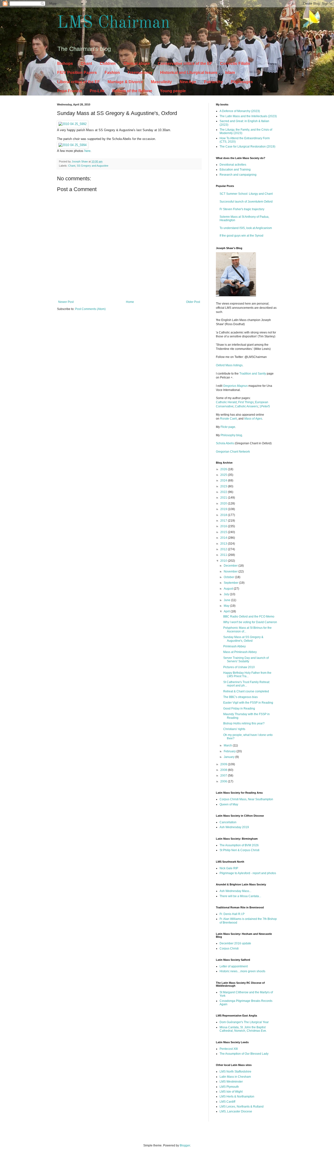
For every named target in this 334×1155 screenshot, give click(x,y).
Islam (230, 72)
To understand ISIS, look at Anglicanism (246, 228)
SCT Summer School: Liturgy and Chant (246, 193)
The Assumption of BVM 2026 (239, 845)
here (87, 151)
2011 (224, 555)
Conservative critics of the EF (185, 63)
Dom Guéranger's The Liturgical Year (244, 1022)
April (227, 611)
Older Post (193, 302)
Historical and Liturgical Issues (188, 72)
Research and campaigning (238, 174)
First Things (246, 402)
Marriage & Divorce (125, 82)
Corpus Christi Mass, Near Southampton (246, 799)
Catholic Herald (226, 402)
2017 (224, 520)
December (231, 565)
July (227, 594)
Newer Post (66, 302)
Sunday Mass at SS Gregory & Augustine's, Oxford (243, 638)
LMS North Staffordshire (235, 1071)
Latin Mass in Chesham (235, 1076)
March (228, 745)
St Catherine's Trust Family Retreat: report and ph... (246, 683)
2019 (224, 509)
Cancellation (228, 822)
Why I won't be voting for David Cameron (250, 622)
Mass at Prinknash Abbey (240, 652)
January (229, 757)
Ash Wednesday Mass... (235, 891)
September (231, 582)
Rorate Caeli (228, 418)
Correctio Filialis (235, 63)
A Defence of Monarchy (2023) (240, 111)
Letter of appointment (234, 966)
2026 (224, 469)
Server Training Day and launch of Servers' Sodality (246, 659)
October (229, 577)
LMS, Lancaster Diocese (236, 1111)
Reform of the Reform (132, 91)
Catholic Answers (246, 406)
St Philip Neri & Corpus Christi (239, 850)
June (227, 600)
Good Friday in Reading (239, 708)
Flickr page (228, 427)
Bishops (65, 63)
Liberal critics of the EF (78, 82)
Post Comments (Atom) (90, 309)
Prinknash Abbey (234, 646)
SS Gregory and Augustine (92, 165)
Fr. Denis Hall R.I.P (232, 914)
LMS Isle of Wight (231, 1091)
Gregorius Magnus (235, 386)
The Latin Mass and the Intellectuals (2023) (248, 116)
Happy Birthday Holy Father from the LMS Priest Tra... (247, 674)
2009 (224, 764)
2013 (224, 543)
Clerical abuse (136, 63)
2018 (224, 515)
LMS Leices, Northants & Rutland (242, 1106)
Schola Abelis (225, 443)
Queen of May (229, 804)
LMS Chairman (113, 23)
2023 (224, 486)
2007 (224, 775)
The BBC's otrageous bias (240, 697)
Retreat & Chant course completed (246, 691)
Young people (173, 91)
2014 (224, 537)
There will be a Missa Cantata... (240, 896)
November (231, 571)
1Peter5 (264, 406)
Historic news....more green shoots (242, 971)
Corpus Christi (229, 948)
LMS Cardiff (227, 1101)
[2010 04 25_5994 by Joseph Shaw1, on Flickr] (72, 145)
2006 (224, 781)
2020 (224, 503)
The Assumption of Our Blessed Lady (244, 1053)
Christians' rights (234, 729)
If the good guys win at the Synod (241, 235)
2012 (224, 549)
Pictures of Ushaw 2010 (239, 667)
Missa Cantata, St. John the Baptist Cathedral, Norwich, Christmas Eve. (243, 1029)
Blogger (185, 1145)
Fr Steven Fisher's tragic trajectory (242, 209)
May (227, 605)
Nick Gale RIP (229, 868)
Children (108, 63)
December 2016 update (235, 943)
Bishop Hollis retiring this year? (244, 723)
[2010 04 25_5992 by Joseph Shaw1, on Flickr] (72, 124)
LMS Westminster (231, 1081)
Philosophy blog (231, 435)
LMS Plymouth (229, 1086)
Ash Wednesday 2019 (234, 827)
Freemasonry (140, 72)
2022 (224, 492)
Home (130, 302)
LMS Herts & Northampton (237, 1096)
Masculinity (161, 82)
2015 (224, 532)
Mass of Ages (253, 418)
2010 (224, 560)
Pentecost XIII (229, 1049)
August (229, 588)
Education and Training (235, 169)
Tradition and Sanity (252, 373)
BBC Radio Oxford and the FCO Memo (248, 616)
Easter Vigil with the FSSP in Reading (248, 702)
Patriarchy (213, 82)
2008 (224, 770)
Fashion (112, 72)
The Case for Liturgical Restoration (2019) (247, 146)
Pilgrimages (242, 82)
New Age (188, 82)
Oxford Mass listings (229, 365)
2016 (224, 526)
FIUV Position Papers (77, 72)
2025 (224, 475)
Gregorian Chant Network (233, 451)
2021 (224, 497)
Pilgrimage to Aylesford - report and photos (248, 873)
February (230, 751)
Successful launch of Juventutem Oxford (246, 201)
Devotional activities (233, 164)
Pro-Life (97, 91)
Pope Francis (69, 91)
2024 (224, 480)
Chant (86, 63)
